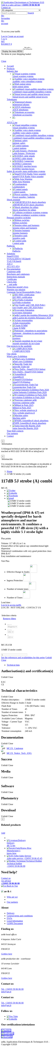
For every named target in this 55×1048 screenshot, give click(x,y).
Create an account (16, 36)
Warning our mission (16, 289)
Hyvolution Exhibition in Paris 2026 (28, 397)
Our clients (11, 354)
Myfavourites (5, 17)
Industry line (12, 71)
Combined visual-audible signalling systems (31, 91)
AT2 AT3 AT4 (13, 266)
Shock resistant (13, 199)
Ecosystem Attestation (22, 312)
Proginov (16, 338)
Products (11, 68)
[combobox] (14, 13)
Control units (18, 243)
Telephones (12, 99)
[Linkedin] (12, 493)
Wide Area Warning (21, 181)
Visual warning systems (22, 76)
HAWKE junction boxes (23, 169)
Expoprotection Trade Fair (24, 387)
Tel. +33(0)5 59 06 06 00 (12, 989)
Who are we (12, 897)
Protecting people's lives (17, 287)
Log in (4, 36)
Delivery (11, 913)
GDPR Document (15, 923)
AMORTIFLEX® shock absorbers (28, 205)
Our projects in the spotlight (19, 346)
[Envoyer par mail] (10, 498)
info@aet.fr (6, 991)
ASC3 (9, 264)
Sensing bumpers (20, 233)
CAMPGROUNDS (21, 351)
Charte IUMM (18, 328)
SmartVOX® (13, 256)
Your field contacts (15, 431)
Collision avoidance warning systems (28, 215)
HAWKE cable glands (22, 158)
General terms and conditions (20, 916)
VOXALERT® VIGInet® (19, 259)
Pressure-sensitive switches (19, 217)
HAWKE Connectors (22, 163)
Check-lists (12, 282)
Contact (10, 436)
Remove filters (9, 618)
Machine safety (19, 418)
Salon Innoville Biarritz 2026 (25, 428)
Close (3, 61)
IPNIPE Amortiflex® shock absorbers (29, 423)
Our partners (12, 433)
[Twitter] (11, 490)
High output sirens (20, 86)
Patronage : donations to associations (28, 333)
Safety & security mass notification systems (26, 171)
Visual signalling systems (23, 127)
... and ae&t (12, 284)
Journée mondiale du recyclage (26, 343)
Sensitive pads (18, 238)
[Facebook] (12, 495)
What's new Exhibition (17, 356)
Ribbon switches (19, 223)
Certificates (12, 279)
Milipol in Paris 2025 (21, 408)
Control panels (18, 192)
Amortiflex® (18, 377)
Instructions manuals (16, 276)
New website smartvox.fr (23, 413)
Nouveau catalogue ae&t (23, 402)
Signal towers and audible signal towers (30, 97)
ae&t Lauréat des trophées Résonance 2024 (31, 318)
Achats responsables (21, 323)
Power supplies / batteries (23, 197)
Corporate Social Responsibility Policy (24, 292)
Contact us (6, 7)
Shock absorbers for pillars (24, 210)
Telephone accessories (22, 115)
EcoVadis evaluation (21, 302)
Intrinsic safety (18, 143)
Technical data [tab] (13, 665)
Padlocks (11, 246)
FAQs (9, 918)
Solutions (11, 253)
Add (3, 833)
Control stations (19, 148)
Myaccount (4, 22)
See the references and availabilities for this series (23, 657)
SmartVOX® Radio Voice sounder (28, 176)
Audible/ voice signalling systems (27, 81)
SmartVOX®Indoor (21, 382)
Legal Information (15, 921)
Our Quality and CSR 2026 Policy (27, 307)
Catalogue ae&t (14, 271)
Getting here (6, 954)
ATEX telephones (20, 109)
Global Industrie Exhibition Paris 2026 (29, 392)
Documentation (13, 269)
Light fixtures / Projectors (23, 153)
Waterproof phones (20, 104)
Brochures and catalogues (18, 274)
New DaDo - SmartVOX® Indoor (27, 372)
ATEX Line (12, 122)
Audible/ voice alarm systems (25, 133)
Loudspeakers (18, 187)
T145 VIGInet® (14, 261)
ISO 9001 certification (22, 297)
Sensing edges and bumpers (24, 228)
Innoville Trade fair (20, 366)
